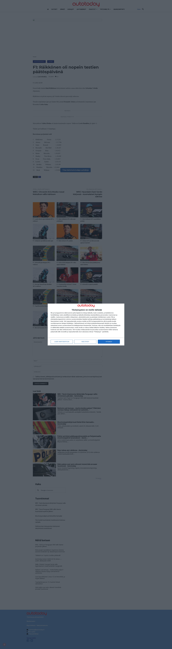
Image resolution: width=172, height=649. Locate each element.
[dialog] (86, 325)
